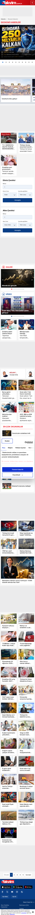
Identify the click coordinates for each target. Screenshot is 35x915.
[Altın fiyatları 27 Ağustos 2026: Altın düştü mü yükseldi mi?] (32, 62)
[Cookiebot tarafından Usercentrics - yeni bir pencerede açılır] (25, 442)
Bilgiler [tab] (10, 448)
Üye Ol (14, 896)
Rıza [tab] (3, 448)
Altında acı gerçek (9, 286)
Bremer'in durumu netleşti (21, 486)
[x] (7, 891)
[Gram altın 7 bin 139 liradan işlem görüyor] (17, 305)
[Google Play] (18, 887)
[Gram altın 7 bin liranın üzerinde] (26, 385)
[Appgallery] (28, 887)
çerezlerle (23, 913)
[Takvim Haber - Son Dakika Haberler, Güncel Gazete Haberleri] (11, 2)
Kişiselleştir (16, 475)
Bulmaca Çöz (24, 905)
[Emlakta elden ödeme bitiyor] (9, 324)
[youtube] (12, 891)
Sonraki (28, 875)
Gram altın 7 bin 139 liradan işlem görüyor (15, 312)
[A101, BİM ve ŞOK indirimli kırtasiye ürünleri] (26, 407)
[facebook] (2, 891)
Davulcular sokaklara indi (21, 433)
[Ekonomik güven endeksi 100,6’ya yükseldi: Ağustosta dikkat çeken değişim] (6, 62)
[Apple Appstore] (6, 887)
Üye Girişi (5, 896)
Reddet (7, 441)
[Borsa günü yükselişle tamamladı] (9, 385)
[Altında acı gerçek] (17, 278)
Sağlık (21, 909)
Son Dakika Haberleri (5, 906)
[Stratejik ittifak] (5, 373)
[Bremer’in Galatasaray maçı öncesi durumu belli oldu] (6, 486)
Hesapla (17, 200)
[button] (2, 43)
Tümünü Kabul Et (17, 469)
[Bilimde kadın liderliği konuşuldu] (26, 324)
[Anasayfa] (32, 2)
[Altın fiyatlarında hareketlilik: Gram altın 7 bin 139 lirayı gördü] (9, 62)
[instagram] (16, 891)
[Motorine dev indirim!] (9, 407)
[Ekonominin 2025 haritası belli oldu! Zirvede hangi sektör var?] (25, 62)
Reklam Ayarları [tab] (20, 448)
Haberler (3, 19)
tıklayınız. (12, 914)
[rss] (21, 891)
